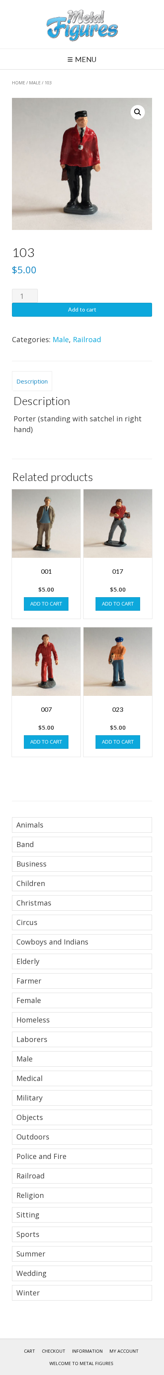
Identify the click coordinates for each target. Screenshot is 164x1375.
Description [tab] (32, 381)
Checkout (53, 1351)
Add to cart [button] (46, 603)
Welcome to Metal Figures (81, 1363)
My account (124, 1351)
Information (87, 1351)
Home (18, 83)
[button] (138, 112)
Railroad (87, 339)
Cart (29, 1351)
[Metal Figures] (82, 24)
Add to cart (82, 309)
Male (35, 83)
